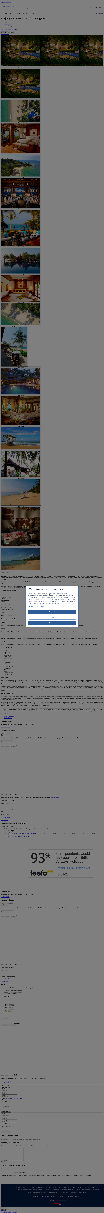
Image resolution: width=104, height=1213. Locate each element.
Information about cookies (36, 607)
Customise (52, 617)
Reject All (52, 623)
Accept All (52, 612)
